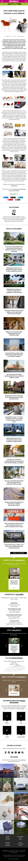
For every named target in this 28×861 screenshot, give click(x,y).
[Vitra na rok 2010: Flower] (8, 132)
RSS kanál (8, 842)
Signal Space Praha (14, 621)
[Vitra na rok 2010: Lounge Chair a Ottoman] (8, 157)
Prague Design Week (17, 702)
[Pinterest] (15, 752)
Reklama (8, 838)
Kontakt (8, 836)
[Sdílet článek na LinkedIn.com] (20, 197)
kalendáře (19, 594)
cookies (5, 856)
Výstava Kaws (14, 603)
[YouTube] (19, 752)
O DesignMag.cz (20, 836)
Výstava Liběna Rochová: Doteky (14, 615)
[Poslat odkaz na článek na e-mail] (17, 199)
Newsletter (7, 845)
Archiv (20, 839)
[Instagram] (9, 752)
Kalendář (8, 844)
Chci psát (8, 839)
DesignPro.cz (21, 677)
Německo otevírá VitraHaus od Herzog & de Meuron (17, 189)
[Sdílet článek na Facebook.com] (5, 197)
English (20, 845)
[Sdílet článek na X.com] (13, 197)
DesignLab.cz (16, 858)
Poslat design (20, 844)
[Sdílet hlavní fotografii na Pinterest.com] (10, 199)
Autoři (20, 838)
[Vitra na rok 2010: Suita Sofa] (8, 125)
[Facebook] (5, 752)
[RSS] (22, 752)
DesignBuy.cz (15, 186)
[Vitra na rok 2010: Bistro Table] (8, 165)
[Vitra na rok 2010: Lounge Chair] (20, 157)
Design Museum (17, 658)
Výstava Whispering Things (14, 609)
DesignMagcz (23, 760)
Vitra (19, 184)
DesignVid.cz (16, 630)
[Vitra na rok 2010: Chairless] (8, 66)
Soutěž (20, 842)
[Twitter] (12, 752)
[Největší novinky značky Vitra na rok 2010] (14, 24)
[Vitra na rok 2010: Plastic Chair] (8, 97)
